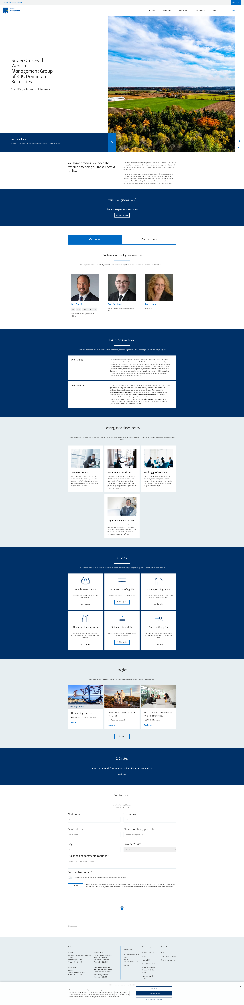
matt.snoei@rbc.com (75, 960)
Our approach (167, 10)
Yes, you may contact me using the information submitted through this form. (100, 878)
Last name (130, 814)
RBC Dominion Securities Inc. (13, 2)
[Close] (240, 987)
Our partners (149, 239)
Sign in (163, 952)
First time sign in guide (168, 956)
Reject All (154, 988)
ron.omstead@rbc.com (101, 960)
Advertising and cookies (147, 977)
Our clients (183, 10)
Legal (144, 956)
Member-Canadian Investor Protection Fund (148, 970)
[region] (122, 911)
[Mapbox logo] (72, 926)
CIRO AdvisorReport (148, 964)
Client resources (199, 10)
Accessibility (146, 960)
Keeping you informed (168, 960)
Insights (215, 10)
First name (74, 814)
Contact (233, 10)
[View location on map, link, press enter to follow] (122, 911)
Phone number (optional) (139, 829)
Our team (152, 10)
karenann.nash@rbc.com (76, 972)
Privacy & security (148, 952)
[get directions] (122, 908)
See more (122, 736)
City (70, 844)
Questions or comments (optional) (88, 856)
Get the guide (85, 604)
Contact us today (122, 215)
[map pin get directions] (122, 908)
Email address (76, 829)
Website (126, 965)
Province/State (132, 844)
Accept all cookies (154, 993)
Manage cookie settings (154, 999)
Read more (74, 722)
